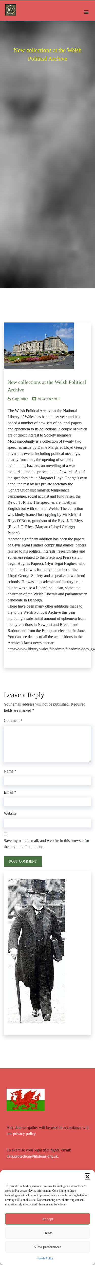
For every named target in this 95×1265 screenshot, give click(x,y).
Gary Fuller (20, 399)
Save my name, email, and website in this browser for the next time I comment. (46, 843)
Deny (47, 1233)
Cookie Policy (44, 1258)
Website (10, 813)
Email (10, 792)
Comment (13, 720)
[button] (87, 1176)
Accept (47, 1219)
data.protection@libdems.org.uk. (33, 1156)
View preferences (47, 1247)
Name (10, 771)
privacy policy (24, 1133)
